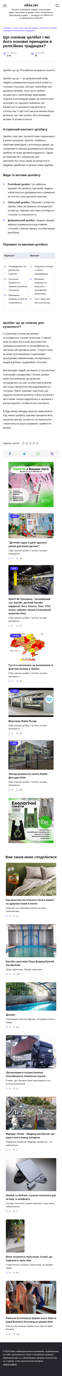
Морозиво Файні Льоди (22, 721)
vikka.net (31, 5)
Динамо (10, 1014)
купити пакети (10, 1364)
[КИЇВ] (31, 593)
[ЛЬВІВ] (31, 536)
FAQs (15, 28)
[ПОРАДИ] (27, 659)
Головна (7, 28)
